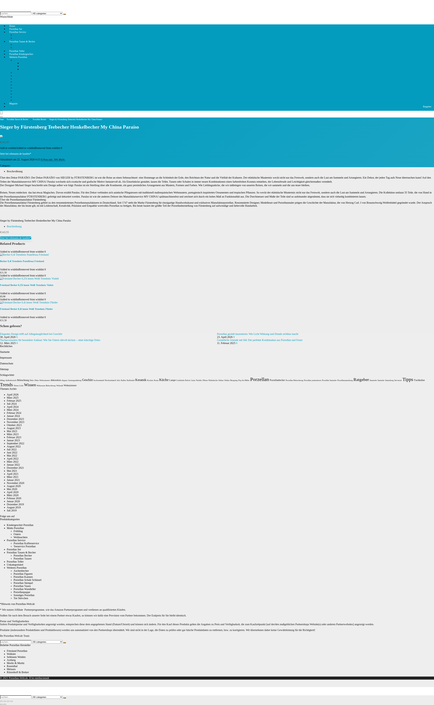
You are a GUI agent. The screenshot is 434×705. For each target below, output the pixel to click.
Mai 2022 (12, 455)
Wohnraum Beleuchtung (46, 386)
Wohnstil (59, 386)
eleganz (64, 380)
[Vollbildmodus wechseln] (4, 701)
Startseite (5, 351)
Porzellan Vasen (22, 586)
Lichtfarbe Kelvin (183, 380)
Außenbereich (10, 380)
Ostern (23, 66)
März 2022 (12, 461)
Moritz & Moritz (15, 663)
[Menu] (1, 112)
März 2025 (12, 397)
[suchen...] (64, 14)
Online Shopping (231, 380)
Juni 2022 (12, 452)
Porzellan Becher (39, 119)
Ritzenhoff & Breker (18, 672)
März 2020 (12, 495)
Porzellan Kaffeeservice (26, 35)
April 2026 (12, 394)
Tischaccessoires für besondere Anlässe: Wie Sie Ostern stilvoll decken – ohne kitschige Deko (50, 340)
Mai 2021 (12, 470)
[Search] (1, 116)
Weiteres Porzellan (18, 57)
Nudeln (199, 380)
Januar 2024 (13, 415)
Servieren (398, 380)
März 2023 (12, 434)
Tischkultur (419, 380)
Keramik (140, 380)
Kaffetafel (131, 380)
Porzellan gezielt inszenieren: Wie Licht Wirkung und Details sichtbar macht (257, 334)
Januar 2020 (13, 501)
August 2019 (14, 507)
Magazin (13, 103)
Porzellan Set (14, 549)
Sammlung (389, 380)
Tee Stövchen (21, 72)
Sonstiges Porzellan (24, 100)
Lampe (172, 380)
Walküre (11, 653)
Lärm (193, 380)
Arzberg (11, 660)
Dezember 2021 (15, 467)
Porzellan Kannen (23, 78)
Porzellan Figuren (23, 75)
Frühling (24, 63)
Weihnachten (27, 69)
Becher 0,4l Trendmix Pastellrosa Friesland (22, 261)
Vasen (17, 93)
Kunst (156, 380)
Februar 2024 (14, 412)
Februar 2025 (14, 400)
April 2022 (12, 458)
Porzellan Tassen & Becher (22, 41)
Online (221, 380)
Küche (164, 380)
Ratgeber (427, 106)
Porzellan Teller (15, 561)
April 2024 (12, 406)
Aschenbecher (21, 97)
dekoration (56, 380)
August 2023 (14, 428)
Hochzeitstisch (110, 380)
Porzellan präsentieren (312, 380)
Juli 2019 (12, 510)
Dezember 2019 (15, 504)
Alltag (2, 380)
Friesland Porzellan (17, 650)
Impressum (6, 357)
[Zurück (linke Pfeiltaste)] (1, 704)
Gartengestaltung (74, 380)
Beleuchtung (23, 380)
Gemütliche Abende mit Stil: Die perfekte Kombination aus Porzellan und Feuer (259, 340)
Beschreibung (15, 171)
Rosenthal (12, 666)
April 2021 (12, 473)
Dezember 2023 (15, 419)
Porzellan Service (17, 32)
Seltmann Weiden (16, 657)
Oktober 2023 (14, 425)
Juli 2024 (12, 403)
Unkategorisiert (15, 564)
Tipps (407, 379)
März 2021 (12, 476)
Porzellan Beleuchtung (294, 380)
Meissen (11, 669)
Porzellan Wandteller (25, 84)
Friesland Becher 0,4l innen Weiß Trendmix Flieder (26, 309)
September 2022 (15, 443)
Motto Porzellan (22, 60)
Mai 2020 (12, 489)
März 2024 (12, 409)
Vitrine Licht (18, 386)
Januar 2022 (13, 464)
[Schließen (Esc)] (11, 701)
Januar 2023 (13, 440)
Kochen (150, 380)
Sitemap (4, 369)
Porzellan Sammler (329, 380)
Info (118, 380)
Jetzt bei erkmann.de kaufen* (15, 153)
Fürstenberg (6, 162)
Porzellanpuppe (22, 90)
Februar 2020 (14, 498)
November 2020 (15, 483)
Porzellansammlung (345, 380)
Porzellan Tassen (23, 44)
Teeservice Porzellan (25, 546)
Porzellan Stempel (23, 87)
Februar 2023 (14, 437)
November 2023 (15, 422)
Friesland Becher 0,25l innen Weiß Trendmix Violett (26, 285)
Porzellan (259, 379)
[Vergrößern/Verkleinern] (1, 701)
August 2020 (14, 486)
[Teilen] (8, 701)
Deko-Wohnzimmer (42, 380)
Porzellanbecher (277, 380)
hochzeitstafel (99, 380)
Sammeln (373, 380)
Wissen (30, 385)
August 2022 (14, 446)
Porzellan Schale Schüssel (27, 81)
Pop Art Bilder (244, 380)
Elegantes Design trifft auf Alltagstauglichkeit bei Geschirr (31, 334)
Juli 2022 (12, 449)
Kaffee (123, 380)
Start (2, 119)
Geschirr (87, 380)
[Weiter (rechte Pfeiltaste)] (4, 704)
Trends (6, 384)
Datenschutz (6, 363)
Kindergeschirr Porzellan (20, 525)
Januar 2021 (13, 480)
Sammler (381, 380)
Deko (32, 380)
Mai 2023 (12, 431)
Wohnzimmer (70, 385)
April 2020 (12, 492)
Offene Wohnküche (210, 380)
